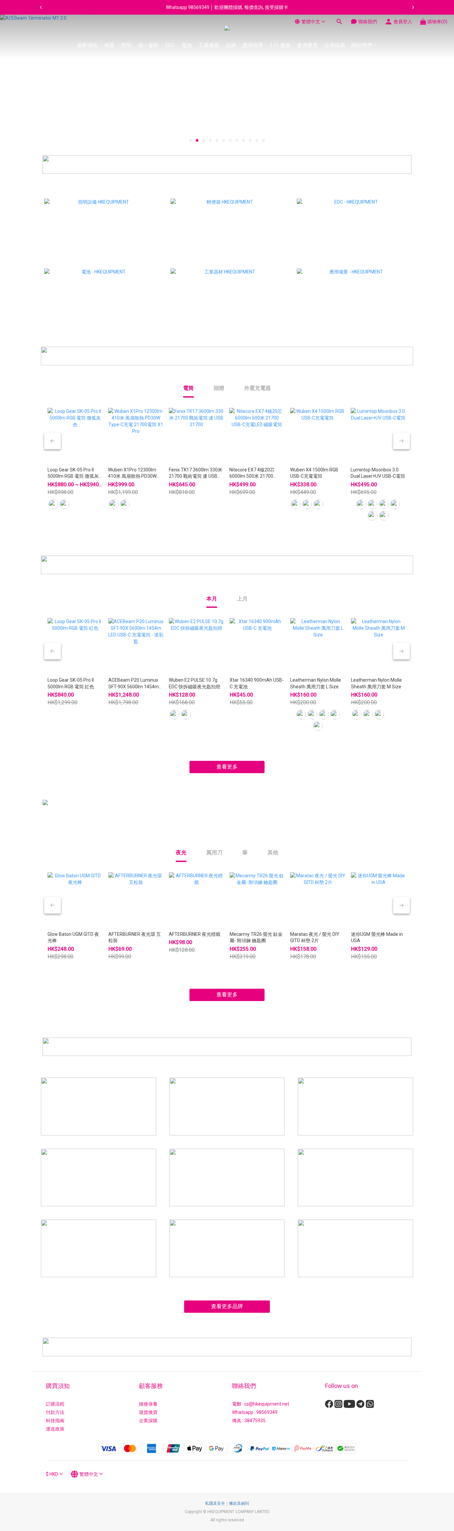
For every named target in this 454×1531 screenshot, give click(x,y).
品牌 (231, 45)
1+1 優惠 (280, 45)
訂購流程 (55, 1404)
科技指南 (55, 1420)
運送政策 (55, 1429)
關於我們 (362, 45)
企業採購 (334, 45)
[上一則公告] (41, 7)
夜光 (181, 852)
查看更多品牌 (227, 1306)
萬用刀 (214, 852)
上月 (242, 598)
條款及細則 (239, 1503)
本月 (211, 598)
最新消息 (87, 45)
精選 (109, 45)
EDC (170, 45)
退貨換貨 (148, 1412)
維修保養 (148, 1404)
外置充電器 (257, 388)
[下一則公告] (413, 7)
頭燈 (219, 388)
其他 (273, 852)
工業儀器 (208, 45)
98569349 (267, 1412)
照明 (126, 45)
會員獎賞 (307, 45)
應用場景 (253, 45)
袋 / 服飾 (148, 45)
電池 (186, 45)
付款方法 (55, 1412)
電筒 (188, 388)
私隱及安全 (215, 1503)
